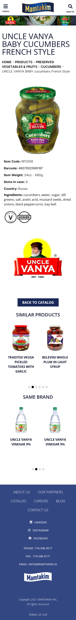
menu (5, 11)
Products (23, 62)
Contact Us (38, 510)
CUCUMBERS (51, 67)
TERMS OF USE (38, 614)
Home (6, 62)
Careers (41, 501)
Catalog (18, 501)
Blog (60, 501)
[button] (70, 6)
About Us (21, 492)
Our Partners (50, 492)
